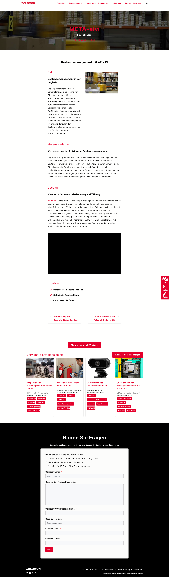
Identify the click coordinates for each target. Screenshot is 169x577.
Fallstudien (32, 398)
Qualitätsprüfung (34, 406)
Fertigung (31, 402)
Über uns (117, 3)
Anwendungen (75, 3)
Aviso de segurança (109, 573)
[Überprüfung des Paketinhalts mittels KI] (99, 359)
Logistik (91, 40)
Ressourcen (103, 3)
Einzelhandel (80, 40)
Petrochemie (131, 411)
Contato (140, 573)
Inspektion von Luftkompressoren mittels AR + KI (39, 386)
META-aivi (53, 201)
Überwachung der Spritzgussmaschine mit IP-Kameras (128, 386)
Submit (49, 549)
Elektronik (41, 398)
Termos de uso (132, 573)
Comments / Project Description (60, 482)
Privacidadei (121, 573)
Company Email (52, 472)
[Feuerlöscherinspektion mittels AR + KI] (69, 359)
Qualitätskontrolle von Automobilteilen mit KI (104, 318)
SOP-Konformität (34, 411)
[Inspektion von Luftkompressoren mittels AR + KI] (40, 359)
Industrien (90, 3)
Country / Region (53, 519)
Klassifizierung (102, 404)
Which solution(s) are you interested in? (64, 455)
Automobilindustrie (124, 398)
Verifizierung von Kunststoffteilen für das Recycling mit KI (65, 318)
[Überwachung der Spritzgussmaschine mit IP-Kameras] (129, 359)
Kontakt (128, 3)
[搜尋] (147, 3)
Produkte (61, 3)
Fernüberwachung (123, 406)
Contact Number (53, 539)
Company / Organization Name (60, 509)
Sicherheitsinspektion (65, 404)
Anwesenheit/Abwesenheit (97, 400)
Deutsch (137, 3)
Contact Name (52, 528)
